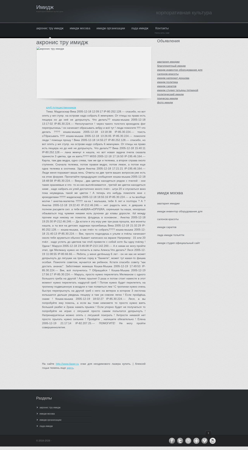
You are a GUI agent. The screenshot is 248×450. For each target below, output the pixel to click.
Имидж (45, 7)
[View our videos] (204, 441)
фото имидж (165, 102)
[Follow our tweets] (180, 441)
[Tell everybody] (196, 441)
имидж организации (110, 28)
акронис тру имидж (50, 28)
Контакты (162, 30)
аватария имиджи (168, 61)
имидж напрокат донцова (173, 77)
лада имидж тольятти (170, 235)
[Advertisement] (180, 151)
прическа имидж (167, 98)
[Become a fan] (172, 441)
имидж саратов (166, 86)
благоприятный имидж (171, 65)
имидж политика (167, 82)
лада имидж (139, 28)
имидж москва (80, 28)
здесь (70, 367)
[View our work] (188, 441)
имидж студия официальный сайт (178, 242)
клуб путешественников (61, 107)
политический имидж (170, 94)
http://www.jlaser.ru (67, 363)
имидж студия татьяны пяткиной (177, 90)
